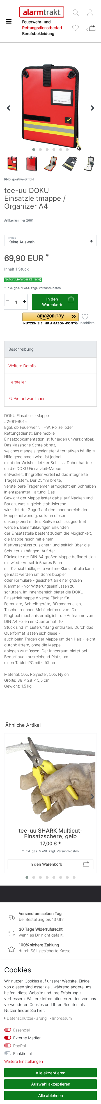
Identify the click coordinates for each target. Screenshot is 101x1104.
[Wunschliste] (75, 28)
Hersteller (17, 381)
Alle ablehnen (50, 1095)
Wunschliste (85, 323)
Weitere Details (22, 365)
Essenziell (22, 1030)
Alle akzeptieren (50, 1072)
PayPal (19, 1045)
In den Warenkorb (52, 302)
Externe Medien (27, 1037)
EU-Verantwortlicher (26, 398)
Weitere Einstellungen (23, 1061)
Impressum (62, 1018)
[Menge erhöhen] (24, 302)
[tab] (50, 349)
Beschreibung (20, 349)
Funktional (22, 1053)
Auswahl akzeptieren (50, 1084)
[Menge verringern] (7, 300)
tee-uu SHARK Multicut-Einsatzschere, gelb (50, 833)
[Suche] (77, 13)
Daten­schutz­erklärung (27, 1018)
